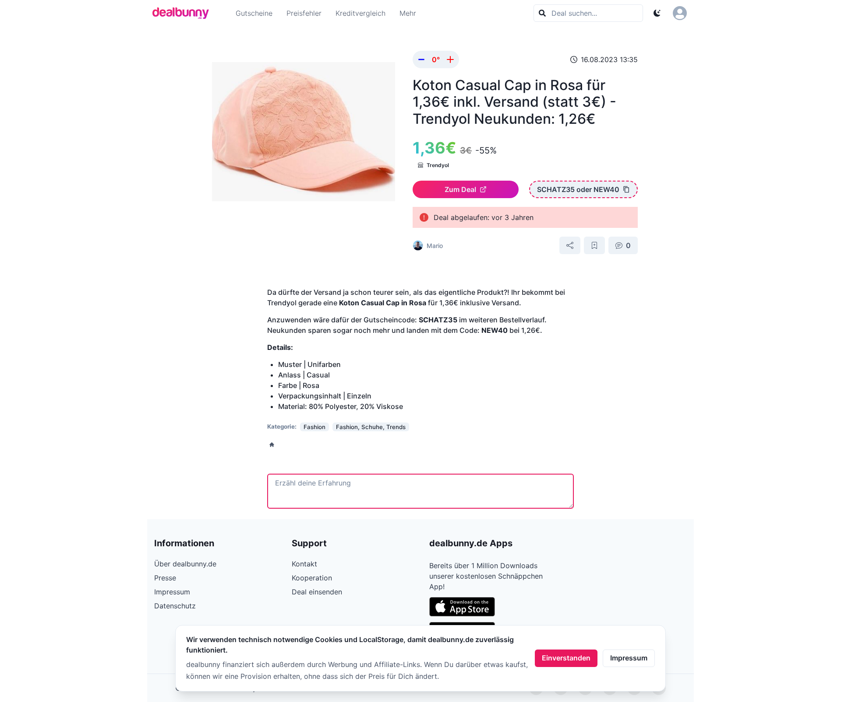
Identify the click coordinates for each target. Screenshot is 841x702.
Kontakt (304, 563)
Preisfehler (304, 13)
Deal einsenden (317, 591)
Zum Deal (460, 189)
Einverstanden (566, 657)
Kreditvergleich (360, 13)
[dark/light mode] (657, 13)
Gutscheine (254, 13)
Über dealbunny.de (185, 563)
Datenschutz (175, 605)
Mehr (407, 13)
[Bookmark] (594, 245)
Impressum (628, 657)
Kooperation (312, 577)
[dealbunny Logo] (183, 13)
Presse (165, 577)
